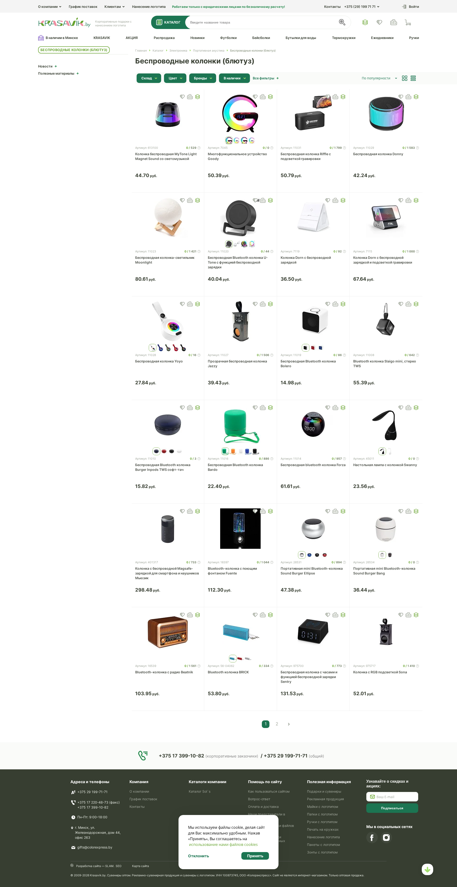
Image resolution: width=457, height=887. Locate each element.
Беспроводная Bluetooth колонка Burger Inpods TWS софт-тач (162, 467)
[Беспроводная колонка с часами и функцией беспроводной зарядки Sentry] (313, 632)
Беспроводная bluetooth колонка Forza (313, 465)
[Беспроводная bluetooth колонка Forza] (313, 425)
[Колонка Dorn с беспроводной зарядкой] (313, 218)
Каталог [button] (172, 22)
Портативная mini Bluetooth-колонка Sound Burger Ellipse (312, 570)
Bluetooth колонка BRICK (228, 672)
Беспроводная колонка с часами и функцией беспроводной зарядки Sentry (309, 677)
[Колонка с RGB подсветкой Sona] (386, 632)
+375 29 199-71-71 (92, 792)
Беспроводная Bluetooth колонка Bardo (235, 467)
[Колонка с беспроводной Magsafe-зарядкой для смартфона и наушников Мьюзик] (168, 528)
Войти (414, 7)
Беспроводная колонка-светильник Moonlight (164, 259)
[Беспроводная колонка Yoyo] (168, 321)
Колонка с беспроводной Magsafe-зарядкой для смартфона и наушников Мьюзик (167, 573)
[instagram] (386, 837)
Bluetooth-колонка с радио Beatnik (164, 672)
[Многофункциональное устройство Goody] (240, 114)
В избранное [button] (182, 97)
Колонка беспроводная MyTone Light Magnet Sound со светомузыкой (166, 156)
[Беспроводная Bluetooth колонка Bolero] (313, 321)
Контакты (332, 7)
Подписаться (392, 808)
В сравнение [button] (190, 97)
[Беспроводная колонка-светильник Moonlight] (168, 218)
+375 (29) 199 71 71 (360, 7)
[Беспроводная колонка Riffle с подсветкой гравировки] (313, 114)
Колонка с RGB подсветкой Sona (380, 672)
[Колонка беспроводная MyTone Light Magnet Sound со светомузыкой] (168, 114)
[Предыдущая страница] (288, 724)
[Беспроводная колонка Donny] (386, 114)
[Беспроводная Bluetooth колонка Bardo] (240, 425)
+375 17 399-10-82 (92, 807)
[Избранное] (365, 22)
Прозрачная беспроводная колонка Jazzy (237, 363)
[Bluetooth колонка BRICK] (240, 632)
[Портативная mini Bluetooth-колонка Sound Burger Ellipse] (313, 528)
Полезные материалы (56, 73)
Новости (45, 66)
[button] (197, 97)
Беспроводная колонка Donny (378, 154)
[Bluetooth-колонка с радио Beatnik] (168, 632)
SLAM (109, 866)
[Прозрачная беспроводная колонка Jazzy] (240, 321)
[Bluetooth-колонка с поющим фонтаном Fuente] (240, 528)
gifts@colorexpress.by (94, 847)
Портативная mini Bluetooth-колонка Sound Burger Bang (384, 570)
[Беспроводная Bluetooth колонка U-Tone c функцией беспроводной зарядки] (240, 218)
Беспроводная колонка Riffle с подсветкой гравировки (306, 156)
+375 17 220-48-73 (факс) (98, 802)
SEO (118, 866)
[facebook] (372, 837)
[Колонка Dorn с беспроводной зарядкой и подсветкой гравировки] (386, 218)
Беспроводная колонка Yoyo (159, 361)
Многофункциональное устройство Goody (237, 156)
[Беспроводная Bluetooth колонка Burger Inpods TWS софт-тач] (168, 425)
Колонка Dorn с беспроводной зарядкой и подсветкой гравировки (382, 259)
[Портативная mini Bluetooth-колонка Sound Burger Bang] (386, 528)
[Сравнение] (393, 22)
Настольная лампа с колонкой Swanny (385, 465)
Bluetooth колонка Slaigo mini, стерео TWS (384, 363)
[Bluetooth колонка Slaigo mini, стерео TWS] (386, 321)
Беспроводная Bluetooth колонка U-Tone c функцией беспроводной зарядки (238, 262)
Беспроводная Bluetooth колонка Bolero (308, 363)
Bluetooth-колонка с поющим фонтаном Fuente (232, 570)
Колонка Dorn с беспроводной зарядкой (306, 259)
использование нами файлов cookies (223, 844)
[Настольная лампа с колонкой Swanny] (386, 425)
